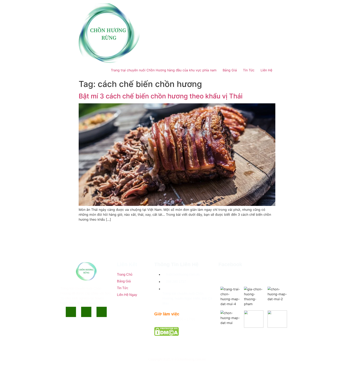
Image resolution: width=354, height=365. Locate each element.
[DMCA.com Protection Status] (166, 335)
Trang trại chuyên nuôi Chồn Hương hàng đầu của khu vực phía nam (164, 70)
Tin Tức (248, 70)
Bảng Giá (230, 70)
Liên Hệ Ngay (127, 295)
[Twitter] (86, 312)
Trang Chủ (124, 274)
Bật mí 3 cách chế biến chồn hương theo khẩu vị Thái (161, 96)
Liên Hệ (266, 70)
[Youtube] (101, 312)
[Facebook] (71, 312)
